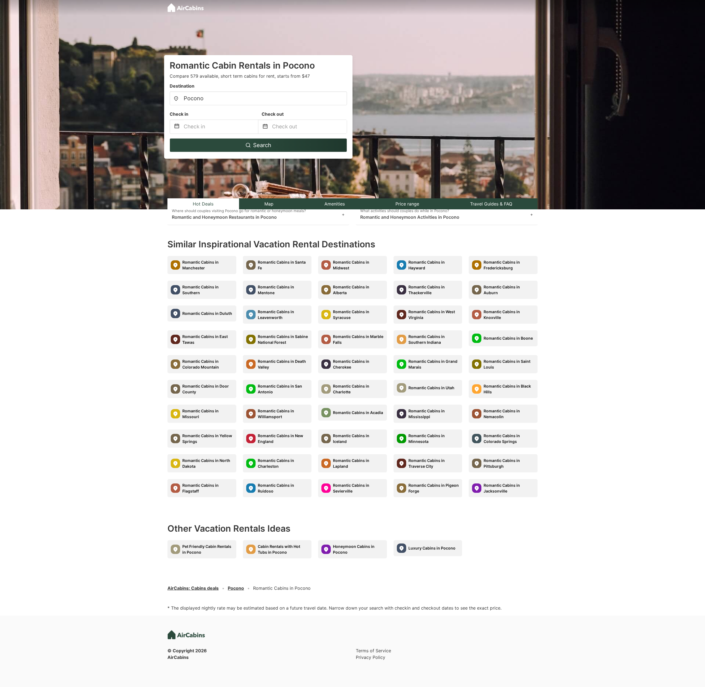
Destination (182, 86)
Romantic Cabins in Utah (431, 387)
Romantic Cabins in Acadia (358, 412)
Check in (179, 114)
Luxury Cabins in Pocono (431, 548)
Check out (273, 114)
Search (262, 145)
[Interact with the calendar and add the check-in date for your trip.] (177, 126)
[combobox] (258, 98)
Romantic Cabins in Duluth (207, 313)
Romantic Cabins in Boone (508, 338)
